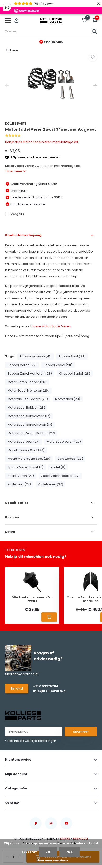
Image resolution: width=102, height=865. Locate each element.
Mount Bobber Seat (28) (26, 450)
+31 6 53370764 (45, 686)
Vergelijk (17, 214)
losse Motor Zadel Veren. (52, 326)
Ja (48, 852)
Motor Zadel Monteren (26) (28, 390)
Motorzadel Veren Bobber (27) (31, 433)
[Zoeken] (94, 31)
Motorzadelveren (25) (64, 441)
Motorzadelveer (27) (24, 441)
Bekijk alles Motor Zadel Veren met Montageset (41, 142)
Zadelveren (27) (50, 484)
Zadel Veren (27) (21, 475)
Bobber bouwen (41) (35, 356)
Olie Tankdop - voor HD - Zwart (32, 599)
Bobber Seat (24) (72, 356)
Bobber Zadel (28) (58, 365)
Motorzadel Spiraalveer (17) (29, 416)
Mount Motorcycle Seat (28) (29, 458)
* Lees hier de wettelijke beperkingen (30, 741)
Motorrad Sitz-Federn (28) (28, 399)
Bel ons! (17, 688)
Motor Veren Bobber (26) (27, 382)
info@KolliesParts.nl (48, 691)
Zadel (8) (58, 467)
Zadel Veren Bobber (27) (60, 475)
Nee (69, 852)
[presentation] (7, 86)
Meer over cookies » (52, 860)
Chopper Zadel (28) (74, 373)
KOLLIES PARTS (16, 123)
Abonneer (81, 731)
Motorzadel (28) (67, 399)
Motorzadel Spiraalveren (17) (30, 424)
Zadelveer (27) (19, 484)
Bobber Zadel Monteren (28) (30, 373)
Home (13, 50)
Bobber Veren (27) (22, 365)
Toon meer (14, 171)
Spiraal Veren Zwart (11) (26, 467)
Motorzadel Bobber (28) (26, 407)
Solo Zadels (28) (70, 458)
